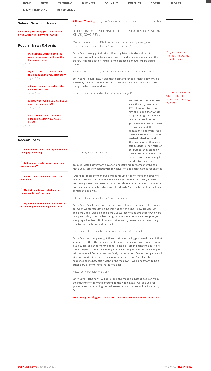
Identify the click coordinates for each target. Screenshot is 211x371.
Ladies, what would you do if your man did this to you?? (47, 102)
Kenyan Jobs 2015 (35, 10)
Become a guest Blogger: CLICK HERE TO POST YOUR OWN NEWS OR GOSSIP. (116, 297)
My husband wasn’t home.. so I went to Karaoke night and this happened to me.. (46, 57)
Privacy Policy (184, 366)
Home (27, 3)
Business (88, 3)
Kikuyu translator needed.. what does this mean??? (46, 88)
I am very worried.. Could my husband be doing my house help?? (44, 119)
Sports (175, 3)
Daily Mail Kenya (27, 366)
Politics (134, 3)
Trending (65, 3)
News (44, 3)
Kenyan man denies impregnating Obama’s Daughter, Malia (178, 56)
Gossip (156, 3)
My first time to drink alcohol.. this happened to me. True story (47, 73)
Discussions (66, 10)
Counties (111, 3)
